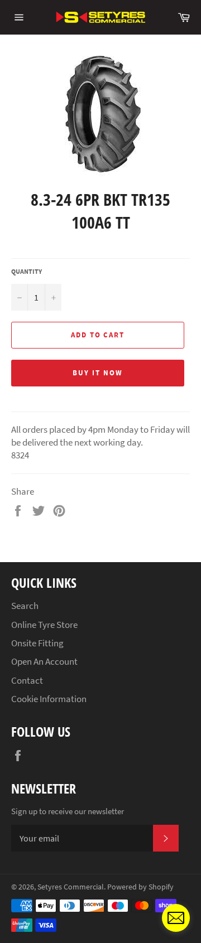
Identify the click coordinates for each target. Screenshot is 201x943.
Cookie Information (49, 699)
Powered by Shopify (140, 887)
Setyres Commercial (70, 887)
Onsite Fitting (37, 643)
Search (25, 605)
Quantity (26, 271)
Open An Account (44, 661)
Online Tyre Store (44, 624)
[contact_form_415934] (176, 918)
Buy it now (98, 373)
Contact (27, 680)
